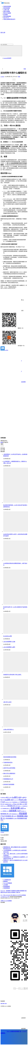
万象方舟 (18, 892)
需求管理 (23, 811)
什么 (16, 804)
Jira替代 (16, 797)
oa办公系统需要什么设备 (9, 641)
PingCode (3, 890)
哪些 (22, 804)
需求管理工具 (6, 814)
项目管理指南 (6, 888)
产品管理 (13, 890)
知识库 (20, 806)
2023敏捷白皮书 (7, 879)
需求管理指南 (6, 886)
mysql (16, 799)
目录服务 (13, 892)
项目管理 (8, 890)
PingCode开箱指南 (7, 883)
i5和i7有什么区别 (7, 702)
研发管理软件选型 (7, 808)
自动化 (9, 892)
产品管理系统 (15, 802)
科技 (19, 76)
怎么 (5, 806)
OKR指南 (5, 884)
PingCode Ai (6, 17)
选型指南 (15, 811)
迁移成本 (6, 811)
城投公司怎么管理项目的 (9, 773)
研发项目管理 (6, 8)
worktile (2, 76)
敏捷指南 (5, 881)
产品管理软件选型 (8, 804)
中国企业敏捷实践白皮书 (9, 19)
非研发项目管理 (7, 6)
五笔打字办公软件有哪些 (9, 768)
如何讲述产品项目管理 (8, 784)
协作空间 (5, 892)
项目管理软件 (11, 818)
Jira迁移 (9, 800)
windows (8, 802)
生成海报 (23, 381)
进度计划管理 (6, 11)
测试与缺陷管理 (7, 16)
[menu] (1, 1)
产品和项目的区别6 (8, 762)
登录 (2, 32)
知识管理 (5, 14)
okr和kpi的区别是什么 (8, 729)
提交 (2, 444)
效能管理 (22, 890)
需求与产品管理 (7, 13)
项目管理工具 (11, 816)
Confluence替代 (6, 797)
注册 (4, 32)
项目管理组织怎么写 (8, 779)
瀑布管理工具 (12, 806)
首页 (7, 58)
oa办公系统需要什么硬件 (9, 647)
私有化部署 (17, 808)
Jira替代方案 (6, 9)
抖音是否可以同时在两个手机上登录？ (12, 674)
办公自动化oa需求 (7, 636)
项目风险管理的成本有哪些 (9, 757)
